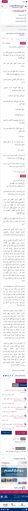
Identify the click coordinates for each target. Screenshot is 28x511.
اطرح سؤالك (21, 15)
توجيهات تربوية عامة (7, 395)
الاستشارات (18, 11)
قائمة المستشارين (19, 21)
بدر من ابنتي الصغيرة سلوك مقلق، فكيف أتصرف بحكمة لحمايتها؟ (14, 399)
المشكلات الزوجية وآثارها (8, 412)
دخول (4, 1)
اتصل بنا (9, 491)
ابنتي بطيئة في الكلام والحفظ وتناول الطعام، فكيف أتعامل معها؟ (14, 425)
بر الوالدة (4, 420)
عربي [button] (24, 1)
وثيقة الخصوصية (23, 491)
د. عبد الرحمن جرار (24, 39)
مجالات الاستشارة (20, 18)
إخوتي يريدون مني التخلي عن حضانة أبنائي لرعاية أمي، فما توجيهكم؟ (14, 416)
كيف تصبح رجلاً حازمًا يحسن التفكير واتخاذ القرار (15, 391)
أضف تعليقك (6, 432)
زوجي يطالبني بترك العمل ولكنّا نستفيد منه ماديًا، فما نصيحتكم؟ (14, 408)
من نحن (4, 491)
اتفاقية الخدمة (15, 491)
